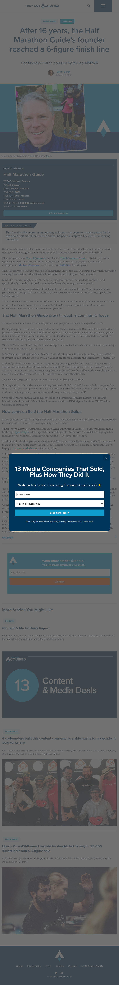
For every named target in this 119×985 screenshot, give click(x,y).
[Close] (106, 457)
